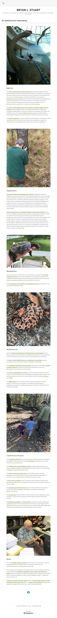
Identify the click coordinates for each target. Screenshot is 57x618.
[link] (28, 10)
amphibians (46, 376)
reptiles (11, 378)
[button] (3, 3)
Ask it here (37, 104)
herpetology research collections (15, 98)
